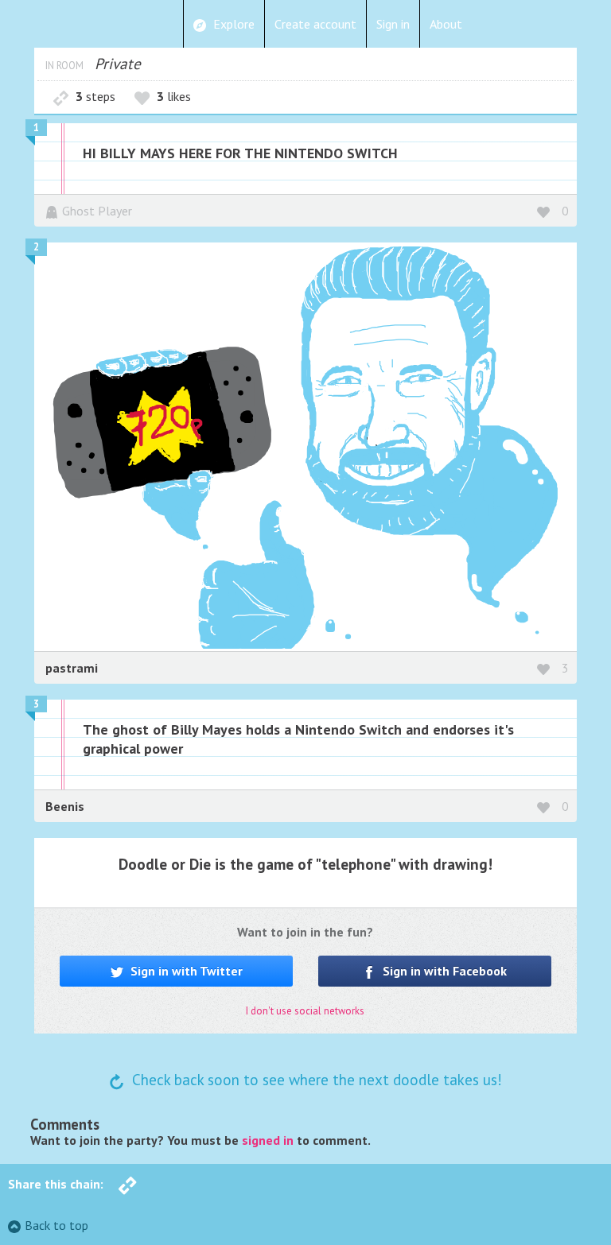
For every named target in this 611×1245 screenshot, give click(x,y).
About (446, 24)
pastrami (71, 668)
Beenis (64, 806)
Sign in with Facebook (443, 971)
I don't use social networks (305, 1011)
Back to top (56, 1225)
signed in (268, 1140)
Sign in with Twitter (185, 971)
